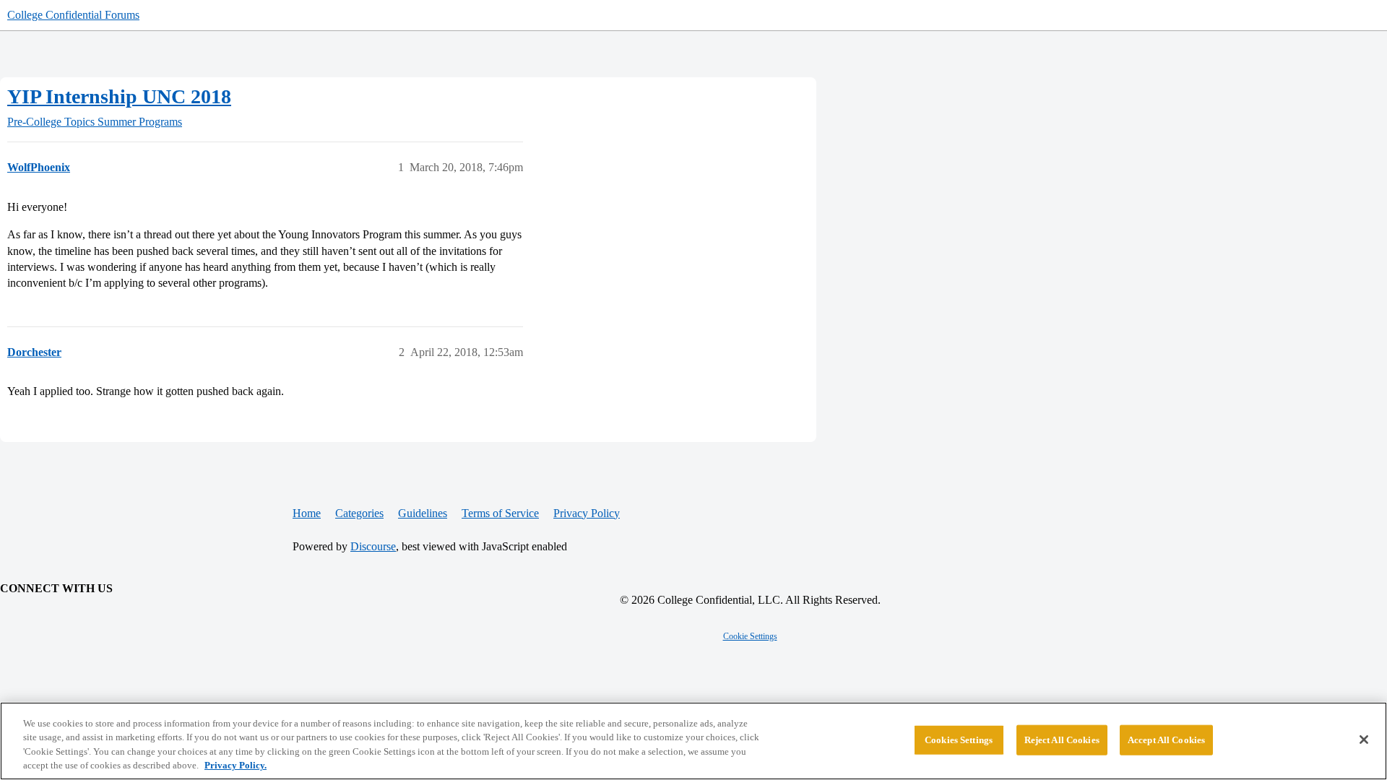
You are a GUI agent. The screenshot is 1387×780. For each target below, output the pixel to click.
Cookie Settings (750, 636)
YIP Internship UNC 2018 (119, 96)
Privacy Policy (586, 513)
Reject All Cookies (1061, 739)
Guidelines (422, 513)
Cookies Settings (959, 739)
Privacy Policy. (235, 765)
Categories (359, 513)
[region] (693, 741)
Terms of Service (500, 513)
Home (307, 513)
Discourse (373, 546)
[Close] (1364, 739)
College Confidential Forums (73, 15)
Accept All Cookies (1166, 739)
